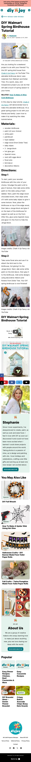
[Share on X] (2, 383)
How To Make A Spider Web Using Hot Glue (14, 527)
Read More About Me (10, 469)
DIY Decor (21, 16)
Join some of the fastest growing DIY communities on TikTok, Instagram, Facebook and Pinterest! (15, 3)
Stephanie (12, 36)
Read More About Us (15, 649)
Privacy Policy (26, 741)
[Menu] (2, 10)
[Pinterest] (21, 748)
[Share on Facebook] (2, 375)
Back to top (14, 759)
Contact (15, 744)
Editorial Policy (15, 741)
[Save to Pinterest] (2, 379)
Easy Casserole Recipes (21, 673)
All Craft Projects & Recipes (10, 737)
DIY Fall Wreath (9, 502)
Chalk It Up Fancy (8, 73)
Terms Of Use (5, 741)
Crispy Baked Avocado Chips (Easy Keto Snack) (22, 701)
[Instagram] (10, 748)
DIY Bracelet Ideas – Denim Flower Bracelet (7, 701)
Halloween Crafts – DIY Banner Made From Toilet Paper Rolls (13, 555)
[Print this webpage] (2, 386)
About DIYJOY (24, 737)
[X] (17, 748)
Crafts (15, 16)
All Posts (10, 16)
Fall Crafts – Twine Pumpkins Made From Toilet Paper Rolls (15, 582)
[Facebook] (14, 748)
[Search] (29, 10)
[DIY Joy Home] (16, 10)
